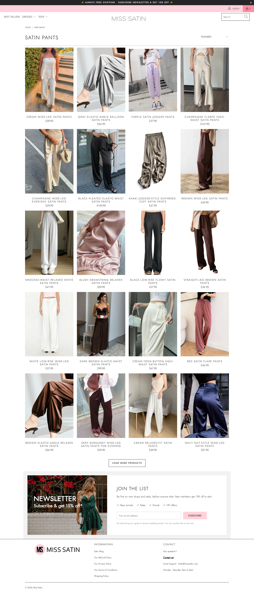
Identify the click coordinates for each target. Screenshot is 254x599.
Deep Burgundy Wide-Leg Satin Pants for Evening (101, 405)
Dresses (27, 16)
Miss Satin (38, 587)
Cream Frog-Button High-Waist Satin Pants (153, 324)
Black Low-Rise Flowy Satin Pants (153, 243)
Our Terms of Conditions (105, 570)
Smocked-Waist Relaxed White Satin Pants (49, 243)
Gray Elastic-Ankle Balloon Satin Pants (101, 80)
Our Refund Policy (102, 557)
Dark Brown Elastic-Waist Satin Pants (101, 324)
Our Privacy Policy (102, 563)
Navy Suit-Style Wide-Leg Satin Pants (205, 405)
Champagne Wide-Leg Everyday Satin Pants (49, 161)
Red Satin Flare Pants (205, 324)
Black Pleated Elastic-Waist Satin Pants (101, 161)
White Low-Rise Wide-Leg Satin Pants (49, 324)
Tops (41, 16)
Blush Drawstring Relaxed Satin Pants (101, 243)
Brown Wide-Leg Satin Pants (205, 161)
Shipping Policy (101, 576)
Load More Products (127, 463)
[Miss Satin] (128, 18)
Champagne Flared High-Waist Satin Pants (205, 80)
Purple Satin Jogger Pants (153, 80)
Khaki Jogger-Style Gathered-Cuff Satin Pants (153, 161)
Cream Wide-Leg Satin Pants (49, 80)
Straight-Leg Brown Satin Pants (205, 243)
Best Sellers (12, 16)
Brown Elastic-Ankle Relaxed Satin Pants (49, 405)
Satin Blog (99, 551)
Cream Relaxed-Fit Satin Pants (153, 405)
